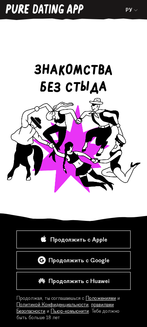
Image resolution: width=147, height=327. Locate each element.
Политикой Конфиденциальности (52, 305)
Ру (129, 10)
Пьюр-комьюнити (70, 311)
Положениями (101, 298)
